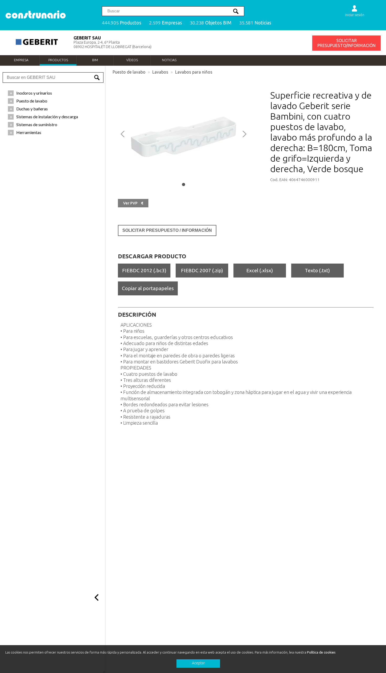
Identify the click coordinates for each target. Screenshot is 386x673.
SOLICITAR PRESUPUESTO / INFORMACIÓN (167, 230)
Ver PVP (133, 203)
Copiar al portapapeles (148, 288)
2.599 (165, 22)
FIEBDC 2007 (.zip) (202, 270)
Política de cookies (321, 652)
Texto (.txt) (317, 270)
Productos (58, 60)
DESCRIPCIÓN (137, 314)
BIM (95, 60)
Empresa (21, 60)
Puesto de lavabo (129, 72)
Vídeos (132, 60)
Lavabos (160, 72)
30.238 (210, 22)
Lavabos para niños (193, 72)
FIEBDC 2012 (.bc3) (144, 270)
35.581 (255, 22)
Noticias (169, 60)
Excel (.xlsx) (259, 270)
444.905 (121, 22)
